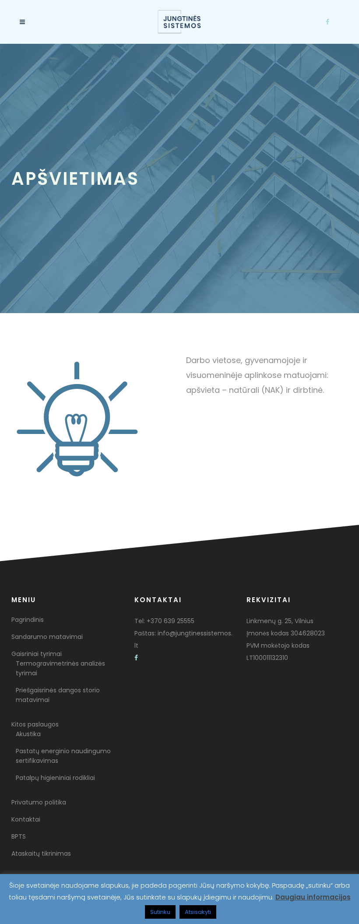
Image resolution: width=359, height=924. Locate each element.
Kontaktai (25, 819)
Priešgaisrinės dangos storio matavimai (58, 695)
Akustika (28, 734)
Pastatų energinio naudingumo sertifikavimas (63, 756)
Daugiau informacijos (313, 897)
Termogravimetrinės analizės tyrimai (60, 668)
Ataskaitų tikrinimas (41, 853)
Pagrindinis (27, 619)
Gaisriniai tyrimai (36, 653)
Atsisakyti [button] (198, 912)
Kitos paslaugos (35, 724)
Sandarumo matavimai (47, 636)
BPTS (18, 836)
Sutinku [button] (160, 912)
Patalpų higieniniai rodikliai (55, 777)
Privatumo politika (38, 802)
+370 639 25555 (170, 621)
